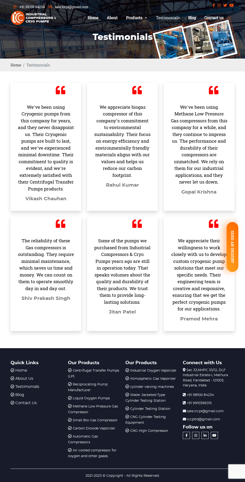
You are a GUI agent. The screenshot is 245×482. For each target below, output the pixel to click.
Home (93, 17)
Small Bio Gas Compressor (95, 420)
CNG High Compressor (149, 431)
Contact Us (26, 403)
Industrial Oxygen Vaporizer (153, 370)
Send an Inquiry (232, 247)
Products (134, 17)
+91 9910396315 (199, 403)
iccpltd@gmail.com (203, 419)
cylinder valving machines (152, 387)
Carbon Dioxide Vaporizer (94, 428)
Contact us (214, 17)
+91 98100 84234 (32, 7)
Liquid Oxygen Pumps (91, 398)
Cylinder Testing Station (150, 409)
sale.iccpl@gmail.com (72, 7)
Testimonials (168, 17)
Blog (192, 17)
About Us (24, 378)
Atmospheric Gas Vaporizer (153, 378)
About (112, 17)
